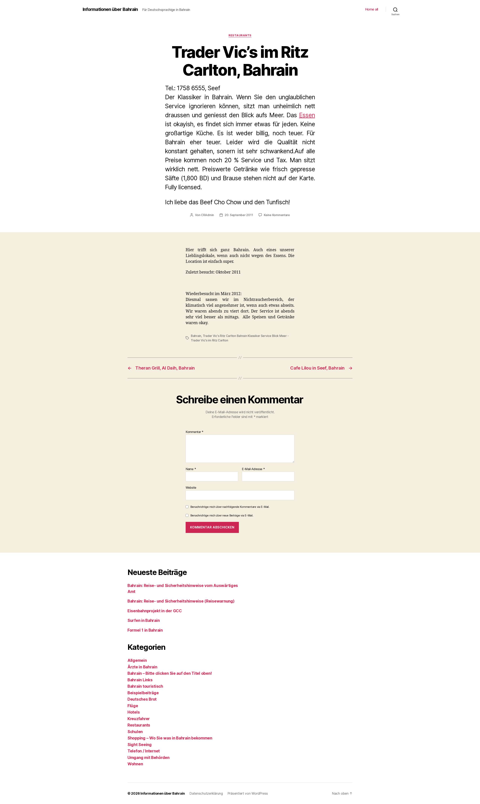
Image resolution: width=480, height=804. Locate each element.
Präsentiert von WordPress (247, 793)
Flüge (133, 705)
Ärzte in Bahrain (142, 667)
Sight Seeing (140, 744)
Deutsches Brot (142, 699)
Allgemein (137, 660)
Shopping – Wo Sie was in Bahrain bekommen (170, 738)
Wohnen (135, 764)
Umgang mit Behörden (149, 757)
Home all (371, 9)
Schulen (135, 731)
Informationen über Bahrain (110, 9)
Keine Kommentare (277, 215)
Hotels (134, 712)
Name (191, 469)
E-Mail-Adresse (253, 469)
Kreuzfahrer (139, 718)
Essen (307, 115)
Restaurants (240, 35)
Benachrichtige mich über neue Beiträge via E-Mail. (221, 515)
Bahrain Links (140, 680)
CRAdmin (207, 215)
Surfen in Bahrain (144, 620)
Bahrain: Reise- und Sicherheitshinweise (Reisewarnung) (181, 601)
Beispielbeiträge (143, 693)
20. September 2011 (239, 215)
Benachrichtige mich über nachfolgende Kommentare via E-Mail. (229, 507)
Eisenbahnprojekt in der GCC (155, 611)
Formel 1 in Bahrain (145, 630)
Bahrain (196, 336)
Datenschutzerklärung (206, 793)
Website (191, 487)
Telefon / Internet (144, 751)
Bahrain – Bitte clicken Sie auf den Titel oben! (170, 673)
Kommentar (194, 432)
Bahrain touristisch (145, 686)
